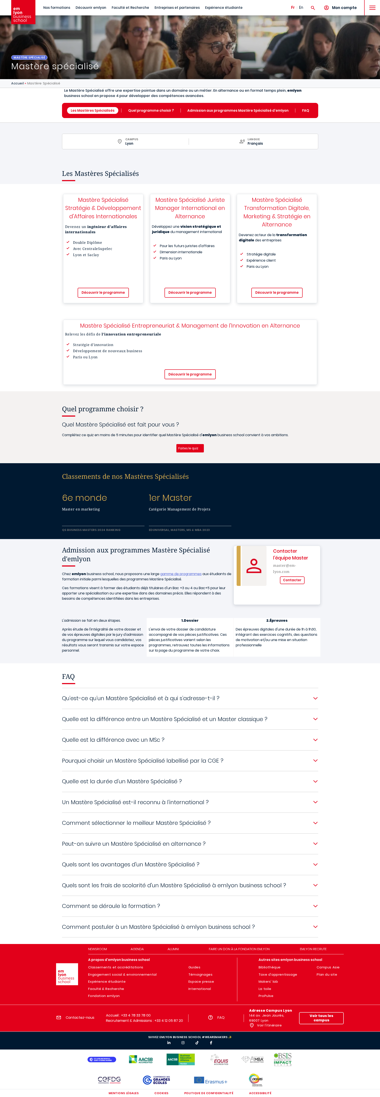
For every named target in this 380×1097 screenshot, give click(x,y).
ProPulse (266, 995)
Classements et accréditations (115, 967)
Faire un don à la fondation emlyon (239, 949)
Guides (194, 967)
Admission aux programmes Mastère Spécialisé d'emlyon (238, 110)
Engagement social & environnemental (122, 974)
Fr (293, 7)
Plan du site (327, 974)
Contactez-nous (80, 1017)
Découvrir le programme (103, 292)
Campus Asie (328, 967)
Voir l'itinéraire (269, 1025)
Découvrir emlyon (91, 7)
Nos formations (56, 7)
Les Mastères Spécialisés (93, 110)
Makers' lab (268, 981)
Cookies (161, 1093)
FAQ (305, 110)
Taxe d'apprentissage (278, 974)
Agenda (137, 949)
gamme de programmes (181, 573)
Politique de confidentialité (209, 1093)
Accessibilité (260, 1093)
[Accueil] (23, 12)
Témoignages (200, 974)
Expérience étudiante (224, 7)
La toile (265, 988)
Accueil (17, 83)
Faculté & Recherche (106, 988)
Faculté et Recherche (130, 7)
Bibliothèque (270, 967)
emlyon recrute (313, 949)
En (301, 7)
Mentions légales (124, 1093)
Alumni (173, 949)
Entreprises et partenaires (177, 7)
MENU (370, 4)
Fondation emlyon (104, 995)
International (199, 988)
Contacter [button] (292, 580)
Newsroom (97, 949)
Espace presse (201, 981)
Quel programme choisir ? (151, 110)
